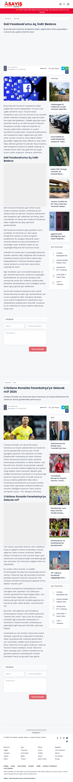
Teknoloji (16, 19)
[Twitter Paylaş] (63, 68)
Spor (14, 383)
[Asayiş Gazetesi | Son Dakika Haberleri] (13, 4)
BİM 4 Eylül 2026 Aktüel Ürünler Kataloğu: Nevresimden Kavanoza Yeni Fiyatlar (42, 11)
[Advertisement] (36, 52)
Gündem (16, 730)
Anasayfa (8, 19)
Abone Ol (43, 68)
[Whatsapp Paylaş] (67, 68)
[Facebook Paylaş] (67, 72)
